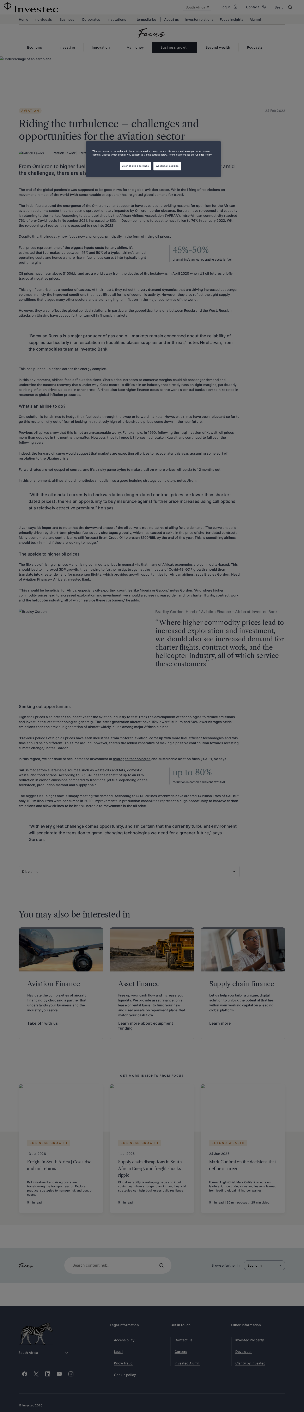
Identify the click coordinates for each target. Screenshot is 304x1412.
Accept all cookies (167, 165)
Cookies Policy (203, 154)
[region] (153, 159)
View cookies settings (135, 165)
